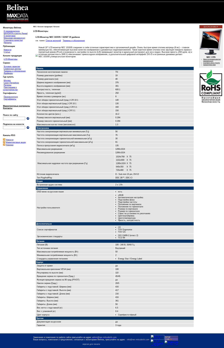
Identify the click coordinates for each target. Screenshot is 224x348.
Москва (7, 80)
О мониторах (10, 36)
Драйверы (8, 73)
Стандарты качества (13, 40)
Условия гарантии (12, 66)
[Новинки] (4, 145)
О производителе (12, 31)
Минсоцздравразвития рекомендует (212, 60)
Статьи (7, 52)
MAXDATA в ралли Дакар (15, 33)
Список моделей (53, 40)
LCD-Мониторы (10, 59)
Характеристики (209, 65)
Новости (7, 50)
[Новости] (4, 140)
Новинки (9, 145)
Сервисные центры (12, 69)
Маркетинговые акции (16, 142)
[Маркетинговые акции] (4, 142)
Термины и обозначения (15, 71)
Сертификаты (10, 99)
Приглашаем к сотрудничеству (10, 88)
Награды (8, 42)
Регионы (7, 85)
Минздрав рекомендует (14, 38)
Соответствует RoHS (211, 63)
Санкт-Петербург (11, 83)
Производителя (11, 97)
